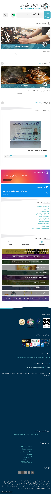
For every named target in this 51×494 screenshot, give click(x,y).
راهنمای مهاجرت (44, 211)
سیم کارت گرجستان (43, 221)
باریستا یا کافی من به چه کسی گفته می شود (39, 91)
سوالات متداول (37, 357)
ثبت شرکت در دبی (44, 219)
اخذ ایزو (46, 209)
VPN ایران (45, 367)
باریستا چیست (46, 51)
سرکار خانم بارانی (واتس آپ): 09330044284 (26, 435)
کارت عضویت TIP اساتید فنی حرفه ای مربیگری (35, 150)
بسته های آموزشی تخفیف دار (24, 357)
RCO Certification (26, 462)
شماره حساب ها (46, 357)
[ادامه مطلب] (2, 63)
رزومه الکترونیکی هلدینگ (25, 447)
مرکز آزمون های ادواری (26, 452)
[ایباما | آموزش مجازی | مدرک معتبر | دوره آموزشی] (25, 6)
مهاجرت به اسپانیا (27, 459)
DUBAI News (45, 226)
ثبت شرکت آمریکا (44, 216)
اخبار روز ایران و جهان (43, 206)
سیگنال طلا (29, 454)
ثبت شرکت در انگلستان (42, 214)
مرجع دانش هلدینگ (27, 449)
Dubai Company (43, 224)
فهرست (47, 17)
